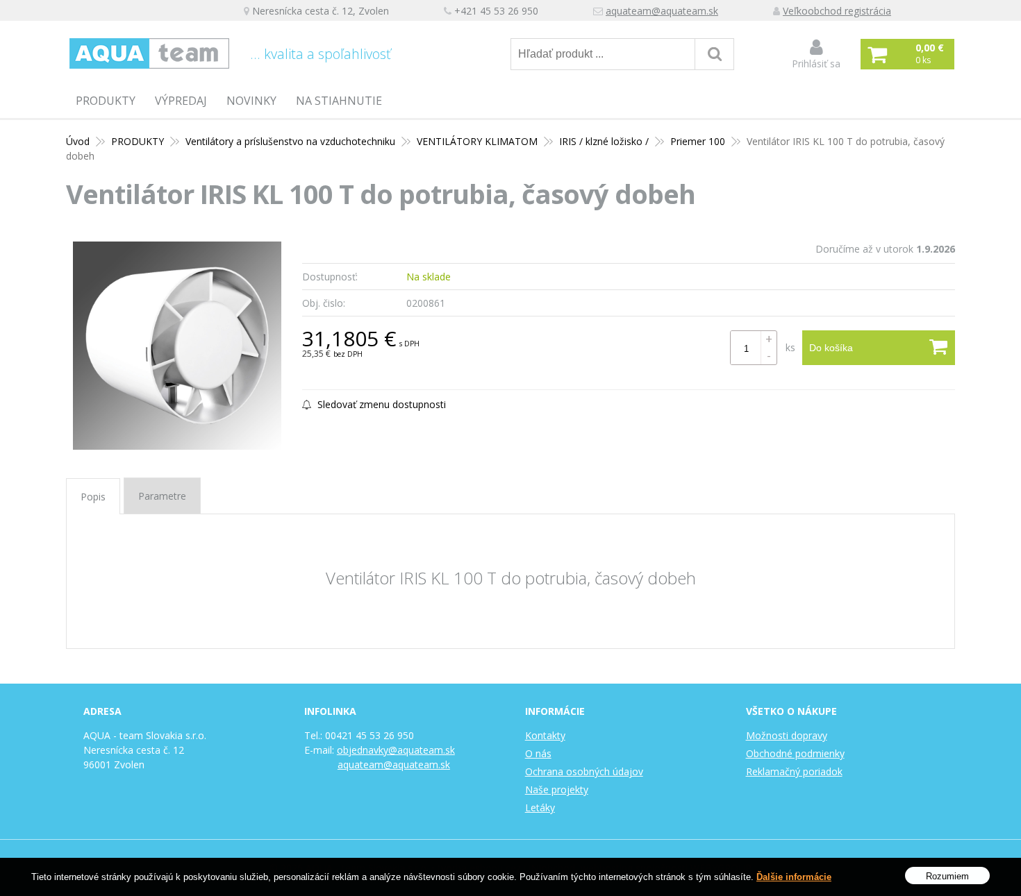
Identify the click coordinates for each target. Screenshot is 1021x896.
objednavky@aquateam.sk (396, 749)
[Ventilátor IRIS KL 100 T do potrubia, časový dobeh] (177, 346)
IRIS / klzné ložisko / (604, 141)
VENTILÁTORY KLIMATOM (477, 141)
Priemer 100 (697, 141)
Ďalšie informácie (793, 877)
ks (790, 347)
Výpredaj (181, 100)
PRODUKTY (105, 100)
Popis (93, 496)
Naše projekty (556, 789)
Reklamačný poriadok (794, 771)
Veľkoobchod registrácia (837, 10)
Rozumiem (947, 875)
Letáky (540, 807)
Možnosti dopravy (786, 735)
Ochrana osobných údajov (584, 771)
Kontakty (545, 735)
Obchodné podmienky (795, 753)
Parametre (162, 495)
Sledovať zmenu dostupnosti (380, 404)
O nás (538, 753)
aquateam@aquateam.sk (662, 10)
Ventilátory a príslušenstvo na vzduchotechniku (290, 141)
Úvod (78, 141)
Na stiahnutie (339, 100)
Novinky (251, 100)
